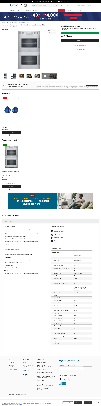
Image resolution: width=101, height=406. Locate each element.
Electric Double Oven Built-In (24, 22)
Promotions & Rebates (53, 11)
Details (96, 32)
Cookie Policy (19, 404)
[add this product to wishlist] (18, 99)
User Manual (57, 234)
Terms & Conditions (39, 398)
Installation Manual (58, 237)
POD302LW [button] (14, 26)
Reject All (78, 402)
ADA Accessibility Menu (60, 398)
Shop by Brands (45, 11)
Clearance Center (61, 11)
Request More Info (81, 49)
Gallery (24, 375)
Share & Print (53, 30)
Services (25, 362)
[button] (61, 6)
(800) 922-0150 (48, 366)
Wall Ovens (14, 22)
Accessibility (53, 398)
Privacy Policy (47, 398)
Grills (18, 10)
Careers (25, 377)
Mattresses (28, 10)
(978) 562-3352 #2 (44, 369)
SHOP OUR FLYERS (68, 14)
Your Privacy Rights (67, 402)
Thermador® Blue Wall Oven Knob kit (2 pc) (10, 124)
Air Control (22, 11)
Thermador (4, 26)
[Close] (98, 402)
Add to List (53, 32)
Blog (80, 10)
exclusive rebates (78, 14)
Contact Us (89, 11)
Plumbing (35, 10)
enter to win (73, 18)
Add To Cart (80, 40)
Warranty (56, 241)
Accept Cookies (88, 402)
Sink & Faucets (12, 368)
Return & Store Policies (28, 363)
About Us (84, 11)
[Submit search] (56, 6)
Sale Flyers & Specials (28, 365)
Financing (68, 10)
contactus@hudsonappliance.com (45, 372)
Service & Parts (74, 11)
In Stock (40, 11)
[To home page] (19, 6)
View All (53, 76)
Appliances (12, 10)
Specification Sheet (58, 231)
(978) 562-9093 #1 (45, 368)
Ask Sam (92, 84)
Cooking (9, 22)
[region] (50, 403)
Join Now (88, 368)
